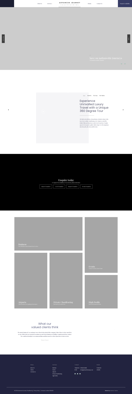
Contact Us (99, 3)
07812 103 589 (83, 368)
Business (54, 368)
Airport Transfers (45, 186)
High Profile (55, 376)
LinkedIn (98, 370)
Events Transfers (86, 186)
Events (54, 370)
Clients (89, 3)
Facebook (99, 368)
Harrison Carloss (114, 390)
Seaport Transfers (72, 186)
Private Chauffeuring (57, 374)
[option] (66, 38)
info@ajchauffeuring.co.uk (86, 370)
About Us (39, 3)
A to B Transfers (59, 186)
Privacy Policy (37, 390)
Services (49, 3)
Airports (54, 372)
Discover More (22, 250)
